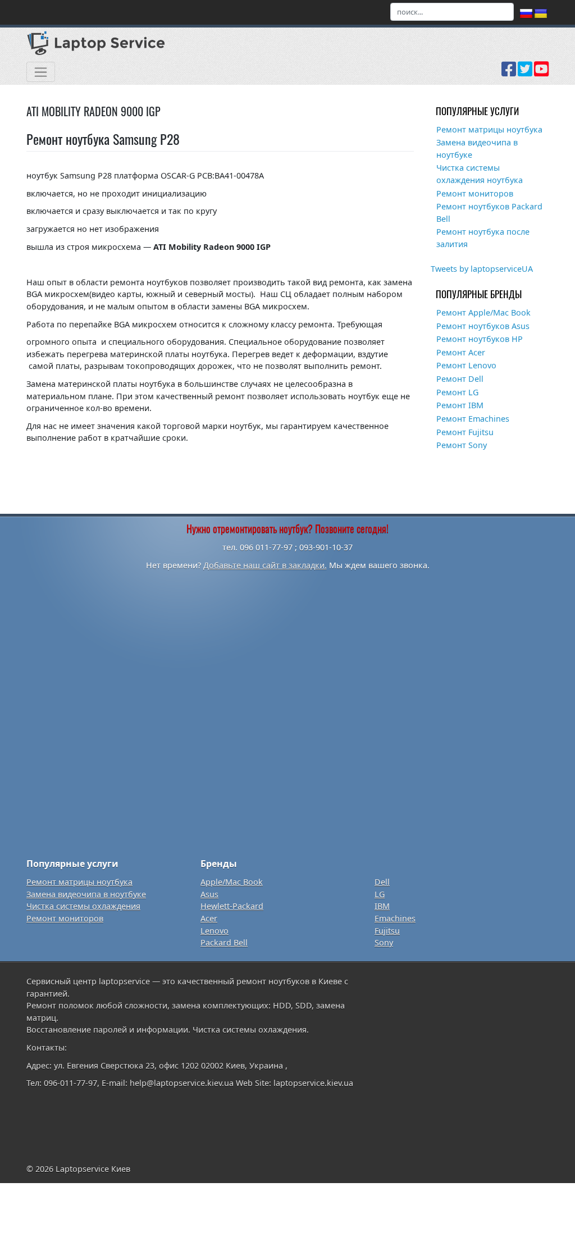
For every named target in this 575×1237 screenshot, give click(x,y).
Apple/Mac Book (231, 882)
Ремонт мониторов (474, 193)
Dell (382, 882)
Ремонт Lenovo (466, 365)
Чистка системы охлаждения (83, 906)
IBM (382, 906)
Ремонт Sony (461, 445)
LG (380, 894)
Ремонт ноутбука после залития (483, 237)
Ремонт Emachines (472, 418)
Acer (208, 918)
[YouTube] (541, 73)
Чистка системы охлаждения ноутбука (479, 173)
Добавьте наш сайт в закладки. (265, 565)
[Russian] (526, 14)
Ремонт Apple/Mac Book (483, 312)
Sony (384, 942)
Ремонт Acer (460, 352)
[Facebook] (508, 73)
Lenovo (214, 930)
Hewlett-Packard (231, 906)
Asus (209, 894)
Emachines (395, 918)
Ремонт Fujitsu (465, 432)
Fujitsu (387, 930)
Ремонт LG (457, 392)
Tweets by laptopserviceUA (482, 268)
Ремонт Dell (459, 378)
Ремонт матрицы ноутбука (489, 129)
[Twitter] (525, 73)
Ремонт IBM (459, 405)
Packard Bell (224, 942)
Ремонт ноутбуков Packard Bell (489, 212)
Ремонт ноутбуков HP (479, 339)
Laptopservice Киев (93, 1168)
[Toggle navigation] (40, 72)
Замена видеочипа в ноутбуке (477, 148)
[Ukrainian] (540, 14)
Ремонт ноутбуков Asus (483, 326)
